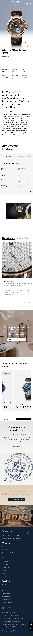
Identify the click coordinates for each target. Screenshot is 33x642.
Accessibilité (19, 618)
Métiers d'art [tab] (23, 238)
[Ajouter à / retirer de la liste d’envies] (31, 628)
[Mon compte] (27, 3)
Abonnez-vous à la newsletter (11, 539)
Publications (6, 567)
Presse (4, 576)
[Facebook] (8, 536)
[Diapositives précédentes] (26, 191)
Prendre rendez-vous (23, 418)
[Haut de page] (29, 532)
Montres (4, 547)
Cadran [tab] (20, 156)
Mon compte (6, 591)
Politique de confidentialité (10, 615)
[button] (31, 624)
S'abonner (16, 447)
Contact (4, 588)
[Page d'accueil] (16, 3)
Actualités (5, 561)
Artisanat (5, 564)
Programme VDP (7, 618)
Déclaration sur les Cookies (10, 625)
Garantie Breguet (7, 603)
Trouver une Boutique (16, 499)
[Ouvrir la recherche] (30, 3)
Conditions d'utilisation (9, 612)
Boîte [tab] (14, 156)
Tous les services (7, 585)
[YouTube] (18, 536)
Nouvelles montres (8, 550)
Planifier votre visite (16, 339)
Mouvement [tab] (6, 156)
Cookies (23, 625)
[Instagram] (3, 536)
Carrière (4, 573)
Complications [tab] (8, 238)
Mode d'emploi (7, 597)
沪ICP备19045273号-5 (9, 627)
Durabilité (5, 570)
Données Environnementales (11, 621)
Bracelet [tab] (28, 156)
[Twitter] (13, 536)
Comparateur (6, 600)
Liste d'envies (6, 594)
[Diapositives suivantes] (30, 191)
